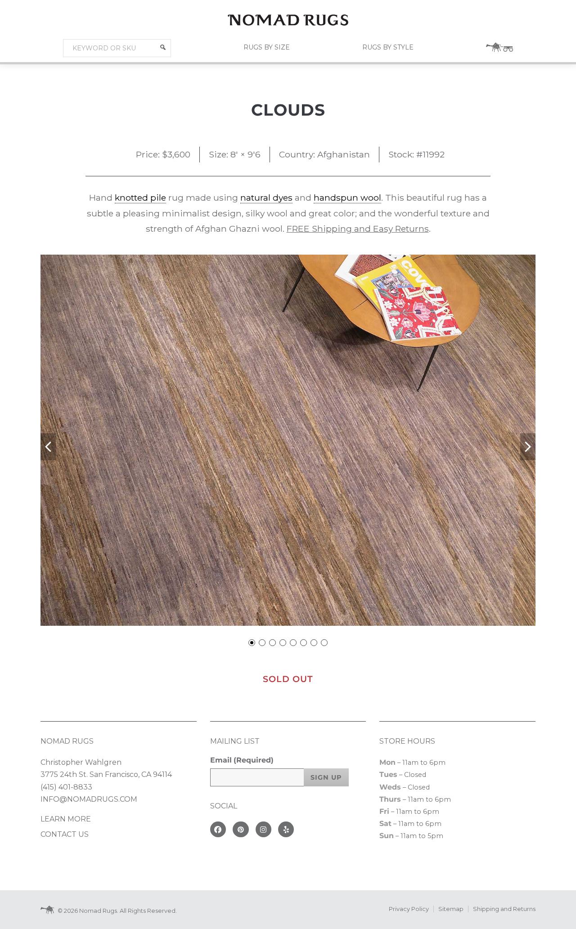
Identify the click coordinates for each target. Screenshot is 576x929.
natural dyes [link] (266, 197)
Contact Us (64, 834)
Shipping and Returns (504, 909)
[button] (163, 47)
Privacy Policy (409, 909)
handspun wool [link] (347, 197)
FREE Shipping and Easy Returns (358, 228)
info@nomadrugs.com (88, 799)
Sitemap (451, 909)
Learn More (65, 819)
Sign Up (326, 777)
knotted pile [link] (140, 197)
